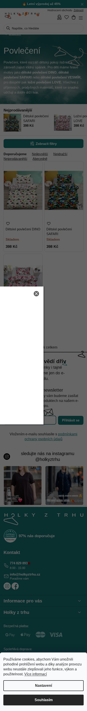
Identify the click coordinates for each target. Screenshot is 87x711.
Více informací (35, 674)
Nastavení (43, 685)
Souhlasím (44, 700)
